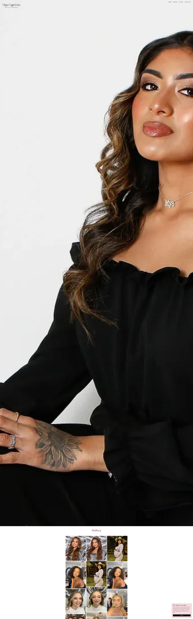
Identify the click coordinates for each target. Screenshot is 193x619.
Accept (181, 615)
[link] (11, 1)
